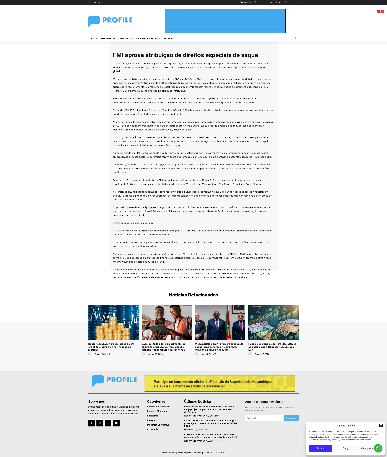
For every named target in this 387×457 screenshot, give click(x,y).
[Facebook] (90, 2)
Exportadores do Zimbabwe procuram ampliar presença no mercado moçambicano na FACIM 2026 (210, 423)
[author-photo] (90, 354)
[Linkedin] (99, 2)
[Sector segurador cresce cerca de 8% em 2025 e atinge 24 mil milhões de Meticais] (113, 322)
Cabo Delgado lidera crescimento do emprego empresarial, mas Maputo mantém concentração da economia (163, 346)
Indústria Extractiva (194, 416)
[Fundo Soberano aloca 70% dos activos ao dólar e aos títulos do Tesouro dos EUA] (273, 322)
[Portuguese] (383, 11)
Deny (346, 448)
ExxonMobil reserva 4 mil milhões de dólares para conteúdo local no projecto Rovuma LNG (210, 436)
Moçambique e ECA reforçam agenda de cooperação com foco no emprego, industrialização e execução (219, 346)
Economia (202, 283)
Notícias (183, 283)
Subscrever (291, 418)
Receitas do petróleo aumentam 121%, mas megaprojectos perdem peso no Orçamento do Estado (209, 409)
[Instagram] (94, 2)
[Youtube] (104, 2)
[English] (379, 11)
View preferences (370, 448)
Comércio (188, 430)
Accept (321, 448)
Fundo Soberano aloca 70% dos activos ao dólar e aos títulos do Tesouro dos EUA (272, 346)
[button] (380, 425)
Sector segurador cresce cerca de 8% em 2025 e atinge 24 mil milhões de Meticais (111, 346)
